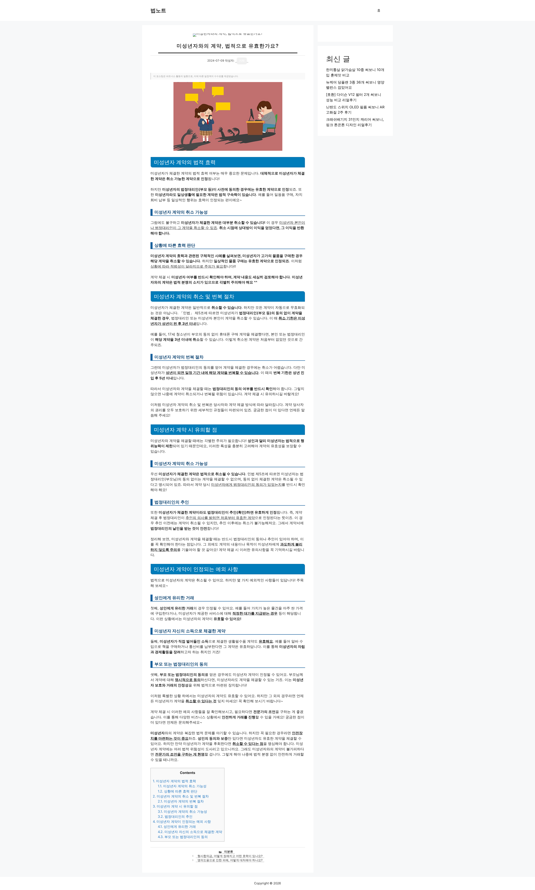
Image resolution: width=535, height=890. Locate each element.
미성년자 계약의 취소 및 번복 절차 (181, 796)
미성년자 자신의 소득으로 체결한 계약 (190, 832)
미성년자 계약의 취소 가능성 (182, 786)
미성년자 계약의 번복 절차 (181, 801)
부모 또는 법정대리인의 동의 (183, 837)
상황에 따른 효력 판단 (177, 791)
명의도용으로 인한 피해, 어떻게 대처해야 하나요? (229, 860)
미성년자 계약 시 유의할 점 (175, 806)
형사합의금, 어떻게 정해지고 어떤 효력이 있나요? (229, 856)
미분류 (228, 851)
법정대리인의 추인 (175, 816)
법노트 (158, 10)
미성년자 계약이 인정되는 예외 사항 (182, 821)
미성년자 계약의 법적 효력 (174, 781)
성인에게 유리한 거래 (177, 826)
